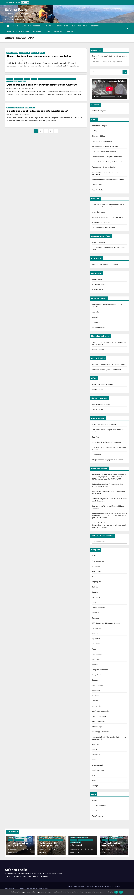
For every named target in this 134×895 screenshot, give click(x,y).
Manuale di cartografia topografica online (107, 217)
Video (94, 775)
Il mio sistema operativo (101, 404)
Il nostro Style (79, 26)
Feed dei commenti (99, 811)
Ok (116, 892)
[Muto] (121, 97)
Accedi (94, 800)
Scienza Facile (16, 10)
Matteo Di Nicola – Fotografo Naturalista (107, 162)
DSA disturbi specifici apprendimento (106, 623)
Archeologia (96, 566)
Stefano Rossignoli (99, 111)
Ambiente (10, 79)
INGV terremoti (97, 290)
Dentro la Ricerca (12, 52)
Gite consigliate (24, 52)
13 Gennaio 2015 (14, 88)
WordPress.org (97, 816)
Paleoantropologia (99, 716)
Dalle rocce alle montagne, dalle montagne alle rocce (51, 845)
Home (15, 26)
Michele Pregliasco (99, 327)
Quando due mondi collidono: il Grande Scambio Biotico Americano (41, 84)
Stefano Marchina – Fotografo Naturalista (108, 180)
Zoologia (23, 81)
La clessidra (96, 455)
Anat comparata (98, 561)
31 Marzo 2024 (109, 849)
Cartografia (96, 597)
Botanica (95, 592)
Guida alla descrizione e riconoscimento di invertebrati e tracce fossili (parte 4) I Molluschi (109, 515)
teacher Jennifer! (98, 350)
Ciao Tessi (95, 437)
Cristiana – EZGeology (100, 136)
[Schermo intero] (124, 97)
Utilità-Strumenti (12, 81)
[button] (123, 28)
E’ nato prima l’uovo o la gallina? (104, 424)
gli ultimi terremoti (98, 285)
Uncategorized (97, 765)
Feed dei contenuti (99, 806)
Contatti (71, 31)
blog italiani (96, 312)
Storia (42, 52)
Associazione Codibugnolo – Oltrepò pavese (108, 364)
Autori (94, 577)
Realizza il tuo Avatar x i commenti (105, 265)
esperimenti (96, 639)
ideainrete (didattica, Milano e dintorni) (106, 370)
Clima (94, 602)
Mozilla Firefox (97, 410)
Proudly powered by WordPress (15, 888)
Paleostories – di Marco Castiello (104, 167)
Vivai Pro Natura (98, 190)
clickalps (95, 131)
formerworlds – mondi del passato (105, 146)
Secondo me (34, 52)
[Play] (94, 97)
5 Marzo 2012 (13, 114)
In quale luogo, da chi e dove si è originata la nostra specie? (37, 111)
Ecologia (27, 79)
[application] (109, 89)
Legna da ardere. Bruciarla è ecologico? (107, 442)
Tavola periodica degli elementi (103, 228)
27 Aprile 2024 (77, 849)
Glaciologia (96, 690)
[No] (132, 892)
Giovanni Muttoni (98, 242)
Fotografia (95, 659)
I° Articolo (95, 696)
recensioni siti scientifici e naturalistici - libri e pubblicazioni (57, 79)
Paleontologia (29, 107)
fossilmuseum (97, 279)
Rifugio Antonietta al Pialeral (102, 384)
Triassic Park (97, 185)
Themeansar (44, 888)
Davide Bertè (29, 60)
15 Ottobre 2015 (14, 60)
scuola (94, 749)
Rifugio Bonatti (97, 390)
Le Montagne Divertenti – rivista (104, 151)
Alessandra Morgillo (99, 126)
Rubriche (95, 744)
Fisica (94, 649)
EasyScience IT (97, 628)
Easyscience (62, 26)
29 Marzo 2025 (47, 849)
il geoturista (96, 322)
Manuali (95, 701)
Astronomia (96, 571)
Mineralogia (96, 706)
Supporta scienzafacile (18, 31)
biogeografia (18, 79)
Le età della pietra (98, 212)
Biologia (95, 587)
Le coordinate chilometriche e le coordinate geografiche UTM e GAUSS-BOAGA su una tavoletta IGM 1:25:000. (109, 477)
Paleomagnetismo (98, 721)
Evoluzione (20, 107)
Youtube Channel (55, 31)
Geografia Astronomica (100, 670)
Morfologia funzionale (100, 711)
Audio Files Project (31, 26)
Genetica (95, 664)
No (121, 892)
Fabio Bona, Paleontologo (102, 141)
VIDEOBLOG (37, 31)
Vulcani (94, 780)
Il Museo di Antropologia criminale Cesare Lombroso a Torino (38, 56)
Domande (95, 618)
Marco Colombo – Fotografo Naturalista (107, 157)
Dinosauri (95, 613)
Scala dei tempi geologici (101, 222)
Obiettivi (95, 26)
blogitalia (95, 317)
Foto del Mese (97, 654)
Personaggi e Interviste (100, 732)
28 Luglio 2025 (16, 849)
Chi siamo (48, 26)
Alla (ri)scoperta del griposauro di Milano (107, 460)
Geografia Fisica (98, 675)
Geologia (34, 79)
